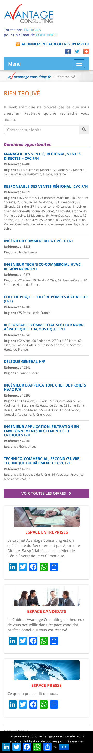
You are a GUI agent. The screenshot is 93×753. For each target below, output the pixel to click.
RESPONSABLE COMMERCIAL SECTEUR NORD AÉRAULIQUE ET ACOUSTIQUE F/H (43, 327)
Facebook (68, 51)
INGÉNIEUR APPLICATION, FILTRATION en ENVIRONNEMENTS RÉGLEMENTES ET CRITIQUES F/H (41, 431)
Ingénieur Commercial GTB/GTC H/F (39, 240)
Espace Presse (46, 685)
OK (64, 747)
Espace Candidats (46, 611)
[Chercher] (84, 129)
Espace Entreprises (46, 532)
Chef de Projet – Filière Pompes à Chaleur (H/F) (46, 299)
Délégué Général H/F (24, 361)
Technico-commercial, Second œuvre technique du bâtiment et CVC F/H (41, 460)
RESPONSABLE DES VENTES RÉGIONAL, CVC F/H (46, 186)
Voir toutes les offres (44, 493)
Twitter (77, 51)
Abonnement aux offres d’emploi (55, 44)
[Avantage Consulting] (28, 13)
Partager (86, 51)
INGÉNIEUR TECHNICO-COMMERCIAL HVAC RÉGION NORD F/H (42, 266)
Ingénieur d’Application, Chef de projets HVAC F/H (45, 387)
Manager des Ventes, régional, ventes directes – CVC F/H (42, 156)
